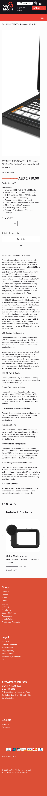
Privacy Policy (7, 559)
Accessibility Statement (11, 568)
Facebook (6, 639)
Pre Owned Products (11, 533)
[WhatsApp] (3, 415)
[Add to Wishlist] (21, 158)
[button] (39, 8)
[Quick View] (23, 447)
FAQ (3, 571)
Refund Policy (7, 565)
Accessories (7, 527)
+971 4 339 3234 (21, 7)
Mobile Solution (8, 530)
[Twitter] (14, 415)
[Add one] (14, 135)
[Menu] (42, 17)
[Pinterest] (11, 415)
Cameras (6, 503)
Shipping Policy (8, 562)
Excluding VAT (11, 481)
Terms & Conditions (9, 556)
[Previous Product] (2, 447)
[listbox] (39, 8)
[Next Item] (37, 49)
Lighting (5, 518)
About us (5, 553)
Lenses (5, 506)
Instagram (6, 636)
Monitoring (6, 521)
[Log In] (41, 4)
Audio (4, 509)
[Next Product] (43, 447)
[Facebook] (7, 415)
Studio (4, 512)
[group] (23, 459)
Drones (5, 515)
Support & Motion (9, 524)
